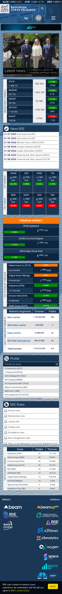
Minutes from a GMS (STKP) (30, 142)
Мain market (13, 317)
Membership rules (16, 416)
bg (26, 18)
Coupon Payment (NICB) (28, 146)
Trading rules (14, 427)
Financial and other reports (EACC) (33, 155)
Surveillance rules (16, 432)
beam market (14, 333)
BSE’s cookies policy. (20, 590)
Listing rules (13, 421)
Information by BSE (26, 134)
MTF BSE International (18, 341)
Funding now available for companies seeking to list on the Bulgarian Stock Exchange (30, 72)
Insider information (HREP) (30, 151)
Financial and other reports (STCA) (33, 159)
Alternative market (16, 325)
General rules (14, 410)
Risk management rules (19, 438)
